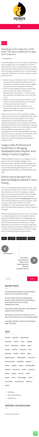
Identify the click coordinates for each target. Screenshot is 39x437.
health (15, 353)
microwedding (21, 238)
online (24, 369)
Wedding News (26, 199)
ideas (29, 353)
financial (23, 349)
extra (29, 345)
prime (7, 373)
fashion (15, 349)
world (7, 385)
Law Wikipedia (8, 253)
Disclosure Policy (14, 395)
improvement (10, 357)
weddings (31, 238)
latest (7, 365)
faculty (7, 349)
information (21, 357)
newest (7, 369)
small (28, 373)
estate (23, 345)
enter (4, 238)
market (14, 365)
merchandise (30, 365)
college (29, 341)
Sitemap (11, 392)
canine (16, 341)
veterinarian (19, 381)
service (20, 373)
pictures (32, 369)
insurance (31, 357)
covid (7, 345)
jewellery (20, 361)
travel (30, 377)
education (14, 345)
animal (7, 337)
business (8, 341)
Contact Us (12, 398)
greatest (8, 353)
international (10, 361)
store (14, 377)
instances (11, 238)
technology (22, 377)
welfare (29, 381)
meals (21, 365)
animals (15, 337)
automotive (24, 337)
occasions (16, 369)
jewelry (28, 361)
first (30, 349)
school (13, 373)
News (4, 43)
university (8, 381)
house (22, 353)
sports (7, 377)
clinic (23, 341)
